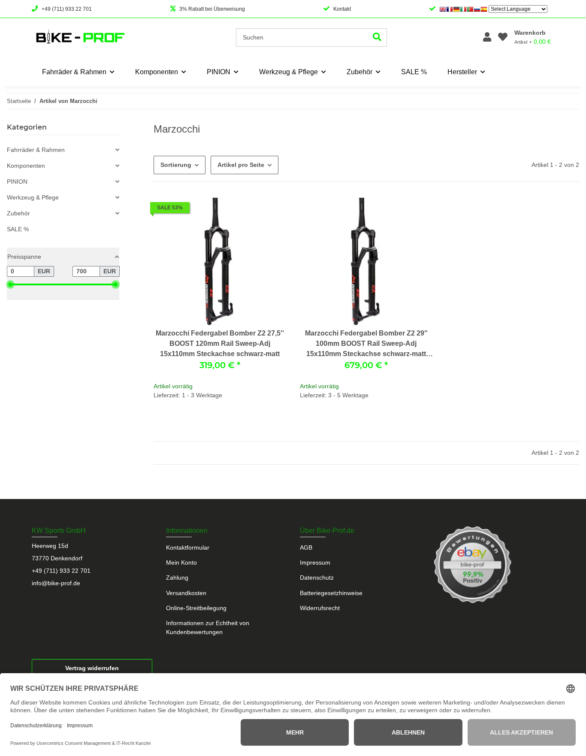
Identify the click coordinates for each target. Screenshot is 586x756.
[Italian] (463, 9)
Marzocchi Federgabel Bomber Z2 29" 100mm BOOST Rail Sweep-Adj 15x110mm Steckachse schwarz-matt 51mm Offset (366, 344)
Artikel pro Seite (240, 164)
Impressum (315, 562)
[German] (456, 9)
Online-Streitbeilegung (196, 608)
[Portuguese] (470, 9)
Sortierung (175, 164)
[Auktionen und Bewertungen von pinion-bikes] (472, 564)
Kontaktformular (187, 547)
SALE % (18, 229)
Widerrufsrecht (320, 608)
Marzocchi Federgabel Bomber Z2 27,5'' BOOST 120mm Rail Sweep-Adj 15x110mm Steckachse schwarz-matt (220, 343)
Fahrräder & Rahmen (36, 149)
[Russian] (477, 9)
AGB (306, 547)
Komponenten (26, 165)
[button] (487, 37)
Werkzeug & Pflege (33, 197)
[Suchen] (377, 37)
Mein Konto (181, 562)
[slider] (10, 284)
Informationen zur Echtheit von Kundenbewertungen (207, 627)
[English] (442, 9)
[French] (449, 9)
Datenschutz (317, 577)
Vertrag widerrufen (92, 668)
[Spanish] (483, 9)
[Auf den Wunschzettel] (271, 209)
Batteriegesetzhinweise (331, 593)
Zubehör (18, 213)
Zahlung (177, 577)
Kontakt (342, 9)
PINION (17, 181)
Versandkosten (186, 593)
